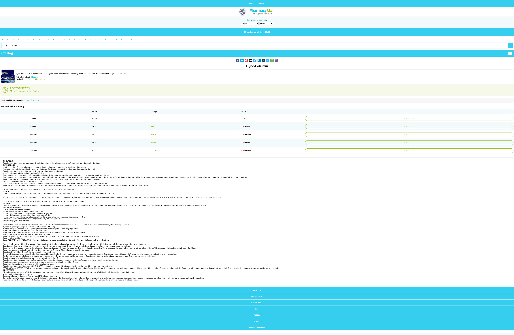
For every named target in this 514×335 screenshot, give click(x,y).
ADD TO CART (445, 118)
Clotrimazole (36, 77)
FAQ (257, 306)
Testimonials (257, 300)
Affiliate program (257, 325)
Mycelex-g (35, 100)
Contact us (257, 319)
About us (257, 288)
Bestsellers (257, 294)
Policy (257, 312)
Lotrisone (27, 100)
